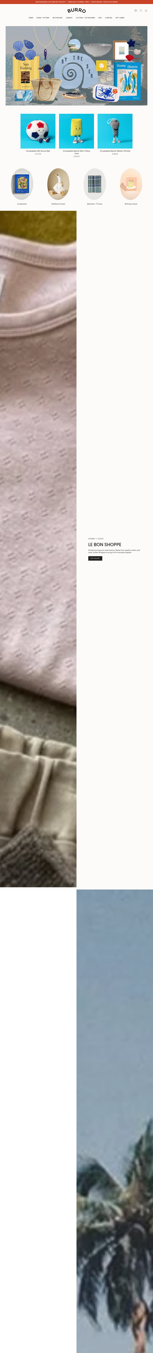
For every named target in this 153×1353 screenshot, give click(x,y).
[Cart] (146, 10)
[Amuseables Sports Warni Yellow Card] (76, 131)
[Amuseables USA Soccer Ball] (37, 131)
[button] (31, 17)
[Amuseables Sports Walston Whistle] (115, 131)
